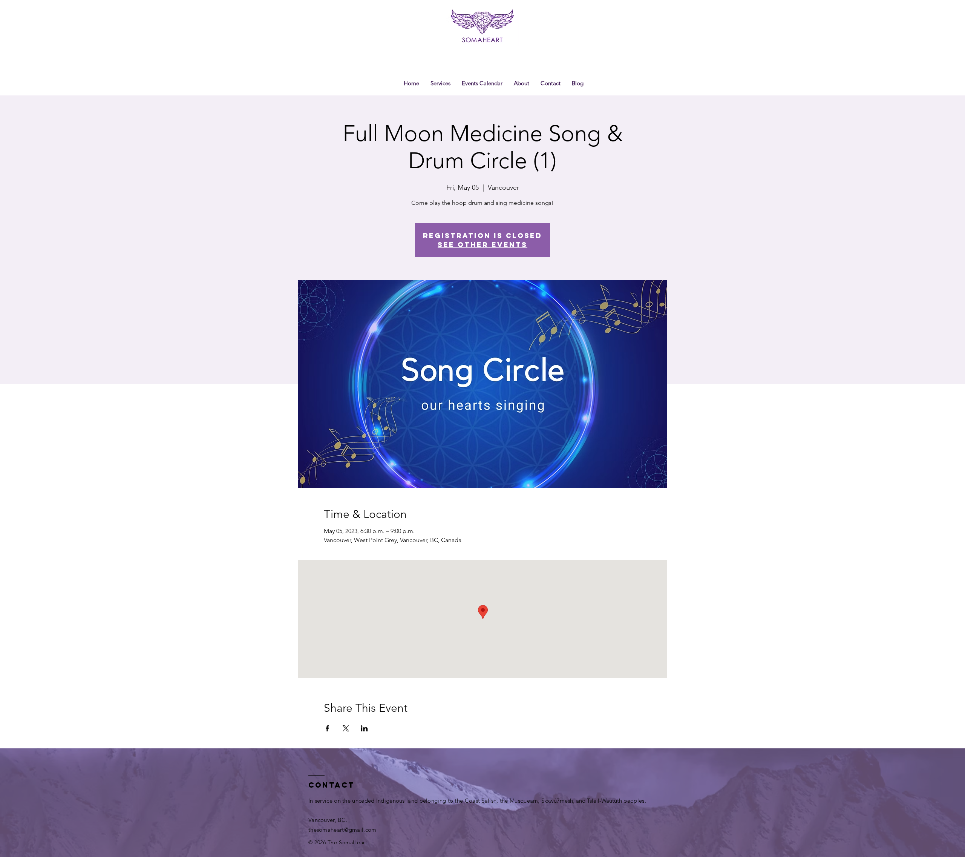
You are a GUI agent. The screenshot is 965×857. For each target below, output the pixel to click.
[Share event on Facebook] (327, 728)
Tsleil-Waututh (604, 800)
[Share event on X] (345, 728)
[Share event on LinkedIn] (364, 728)
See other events (482, 244)
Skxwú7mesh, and (564, 800)
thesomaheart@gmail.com (342, 829)
